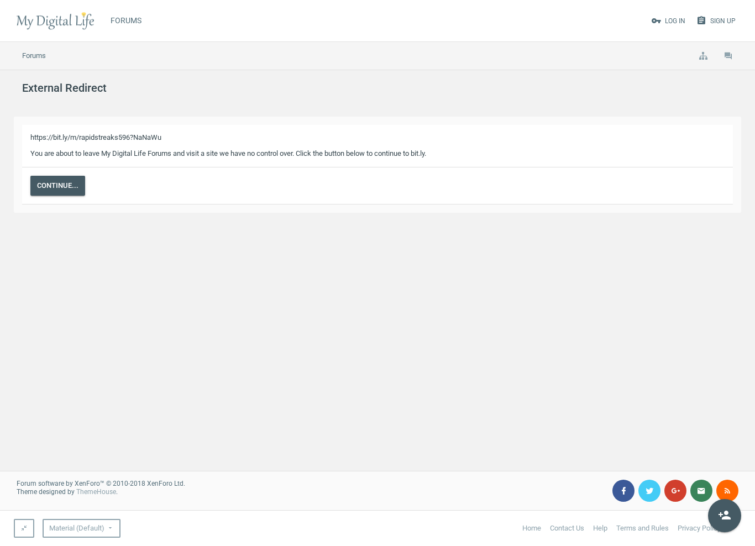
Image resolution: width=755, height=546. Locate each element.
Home (531, 528)
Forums (126, 20)
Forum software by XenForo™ (101, 483)
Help (600, 528)
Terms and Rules (642, 528)
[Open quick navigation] (703, 56)
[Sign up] (724, 515)
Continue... (57, 185)
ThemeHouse (96, 492)
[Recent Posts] (728, 56)
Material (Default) (76, 528)
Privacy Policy (699, 528)
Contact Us (567, 528)
